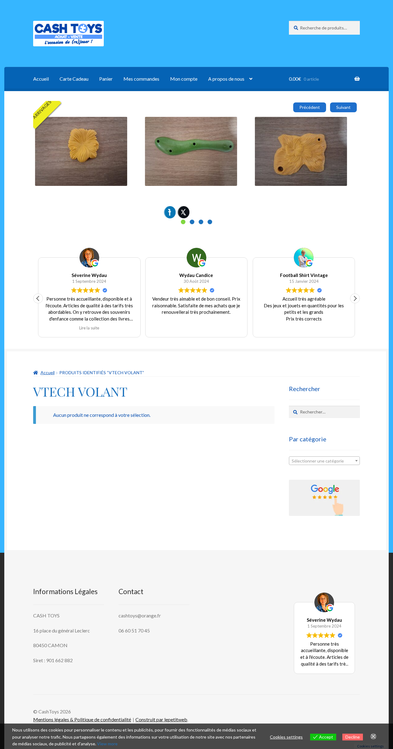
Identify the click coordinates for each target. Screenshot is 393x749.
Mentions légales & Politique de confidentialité (82, 719)
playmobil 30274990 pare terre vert (187, 124)
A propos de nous (226, 79)
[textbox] (324, 461)
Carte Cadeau (74, 79)
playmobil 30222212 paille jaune (73, 124)
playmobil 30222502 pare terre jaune (298, 124)
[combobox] (324, 460)
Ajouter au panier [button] (63, 158)
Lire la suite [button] (89, 327)
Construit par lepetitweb (161, 719)
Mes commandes (141, 79)
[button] (355, 298)
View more (107, 743)
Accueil (41, 79)
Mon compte (183, 79)
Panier (106, 79)
